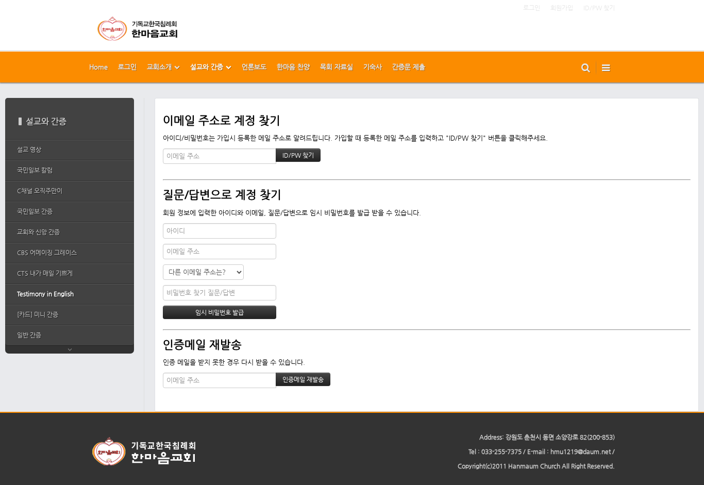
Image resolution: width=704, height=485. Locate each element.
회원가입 (561, 7)
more (69, 350)
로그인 (531, 7)
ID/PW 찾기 (599, 7)
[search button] (585, 67)
